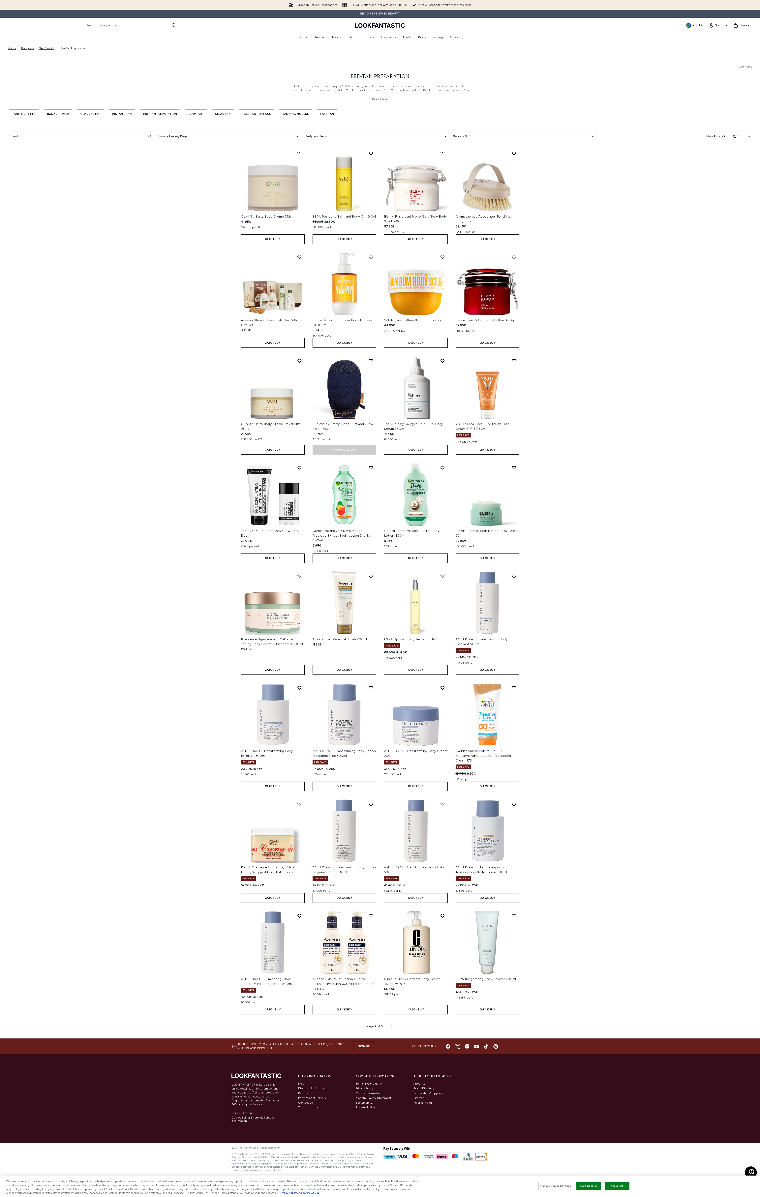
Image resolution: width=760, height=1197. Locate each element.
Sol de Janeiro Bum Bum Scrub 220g (412, 320)
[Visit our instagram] (467, 1046)
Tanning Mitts (24, 114)
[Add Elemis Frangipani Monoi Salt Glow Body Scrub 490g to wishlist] (442, 153)
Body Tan (196, 114)
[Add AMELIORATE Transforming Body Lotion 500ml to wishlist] (442, 804)
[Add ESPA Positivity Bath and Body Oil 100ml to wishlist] (371, 153)
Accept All (617, 1185)
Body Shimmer (58, 114)
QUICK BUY (273, 239)
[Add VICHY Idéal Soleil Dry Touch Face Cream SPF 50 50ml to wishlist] (514, 361)
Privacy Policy (365, 1088)
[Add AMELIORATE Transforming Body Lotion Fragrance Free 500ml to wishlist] (371, 804)
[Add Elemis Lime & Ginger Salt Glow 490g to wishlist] (514, 257)
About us (419, 1083)
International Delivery (312, 1098)
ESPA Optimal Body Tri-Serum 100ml (412, 639)
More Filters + (715, 136)
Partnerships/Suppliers (428, 1093)
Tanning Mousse (295, 114)
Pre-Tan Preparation (380, 76)
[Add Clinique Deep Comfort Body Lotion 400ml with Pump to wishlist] (442, 916)
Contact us (305, 1102)
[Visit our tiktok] (486, 1046)
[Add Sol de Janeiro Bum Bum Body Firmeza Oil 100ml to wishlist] (371, 257)
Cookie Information (369, 1093)
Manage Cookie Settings (555, 1185)
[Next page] (391, 1026)
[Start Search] (173, 25)
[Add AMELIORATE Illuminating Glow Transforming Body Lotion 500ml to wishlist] (299, 916)
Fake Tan (327, 114)
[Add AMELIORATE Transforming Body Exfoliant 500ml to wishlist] (514, 576)
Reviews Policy (365, 1107)
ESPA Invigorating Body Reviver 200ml (486, 979)
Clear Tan (223, 114)
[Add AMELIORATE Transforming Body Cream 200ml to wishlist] (442, 688)
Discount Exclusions (311, 1088)
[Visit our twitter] (457, 1046)
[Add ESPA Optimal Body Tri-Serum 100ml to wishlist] (442, 576)
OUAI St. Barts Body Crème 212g (266, 216)
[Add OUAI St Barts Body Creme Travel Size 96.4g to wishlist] (299, 361)
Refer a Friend (422, 1102)
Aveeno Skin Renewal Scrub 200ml (340, 639)
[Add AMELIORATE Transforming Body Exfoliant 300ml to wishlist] (299, 688)
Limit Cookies (588, 1185)
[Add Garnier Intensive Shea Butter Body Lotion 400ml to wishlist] (442, 467)
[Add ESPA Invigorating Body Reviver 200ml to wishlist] (514, 916)
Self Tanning (47, 48)
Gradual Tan (90, 114)
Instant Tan (122, 114)
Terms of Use (311, 1192)
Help (301, 1083)
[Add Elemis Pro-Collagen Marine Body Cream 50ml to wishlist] (514, 467)
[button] (751, 1172)
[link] (717, 25)
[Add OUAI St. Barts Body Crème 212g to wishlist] (299, 153)
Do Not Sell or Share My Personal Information (253, 1119)
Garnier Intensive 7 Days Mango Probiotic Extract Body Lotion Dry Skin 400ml (343, 535)
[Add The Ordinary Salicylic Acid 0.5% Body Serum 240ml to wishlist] (442, 361)
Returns (303, 1093)
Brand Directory (424, 1088)
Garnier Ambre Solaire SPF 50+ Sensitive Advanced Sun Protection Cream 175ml (483, 755)
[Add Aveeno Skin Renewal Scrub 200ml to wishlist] (371, 576)
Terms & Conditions (369, 1083)
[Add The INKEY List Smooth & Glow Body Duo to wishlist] (299, 467)
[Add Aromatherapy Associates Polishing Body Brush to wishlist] (514, 153)
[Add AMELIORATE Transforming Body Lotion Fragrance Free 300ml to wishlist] (371, 688)
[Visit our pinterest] (496, 1046)
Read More (380, 99)
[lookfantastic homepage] (380, 25)
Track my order (308, 1107)
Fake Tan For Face (256, 114)
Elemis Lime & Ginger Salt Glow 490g (485, 320)
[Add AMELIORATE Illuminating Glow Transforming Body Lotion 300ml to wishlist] (514, 804)
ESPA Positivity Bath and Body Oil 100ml (344, 216)
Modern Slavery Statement (373, 1098)
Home (12, 48)
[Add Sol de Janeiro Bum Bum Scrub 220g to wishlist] (442, 257)
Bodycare (27, 48)
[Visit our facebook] (448, 1046)
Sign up (364, 1046)
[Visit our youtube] (476, 1046)
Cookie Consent (242, 1113)
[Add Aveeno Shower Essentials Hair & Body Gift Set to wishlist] (299, 257)
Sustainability (365, 1102)
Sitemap (419, 1098)
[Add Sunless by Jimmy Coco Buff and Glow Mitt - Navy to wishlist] (371, 361)
